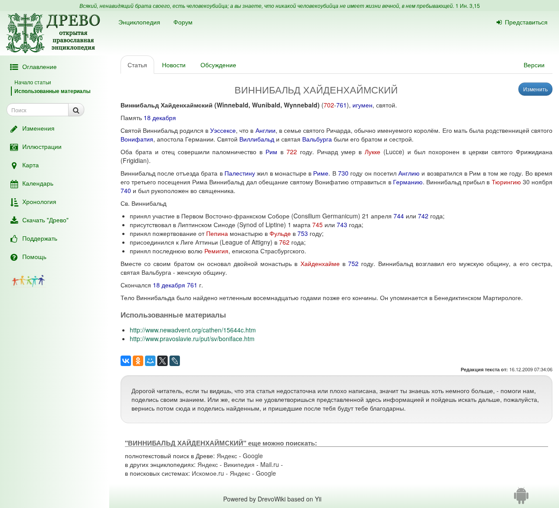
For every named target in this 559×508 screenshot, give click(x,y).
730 (343, 173)
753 (302, 233)
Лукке (372, 151)
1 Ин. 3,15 (467, 5)
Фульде (280, 233)
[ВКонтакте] (126, 361)
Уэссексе (223, 130)
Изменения (38, 128)
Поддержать (39, 238)
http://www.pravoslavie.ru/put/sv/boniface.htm (192, 338)
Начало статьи (32, 82)
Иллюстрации (42, 146)
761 (341, 104)
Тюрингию (506, 181)
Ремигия (216, 250)
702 (329, 104)
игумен (362, 104)
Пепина (217, 233)
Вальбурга (317, 139)
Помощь (34, 256)
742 (423, 215)
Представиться (526, 21)
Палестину (239, 173)
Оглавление (39, 66)
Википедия (239, 464)
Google (253, 455)
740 (126, 190)
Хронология (39, 201)
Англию (409, 173)
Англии (265, 130)
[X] (162, 361)
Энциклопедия (139, 21)
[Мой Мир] (150, 361)
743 (342, 224)
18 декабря (160, 117)
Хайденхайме (320, 263)
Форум (183, 21)
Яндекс (227, 455)
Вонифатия (137, 139)
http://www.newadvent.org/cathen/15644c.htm (193, 329)
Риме (320, 173)
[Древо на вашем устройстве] (521, 498)
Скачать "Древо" (45, 219)
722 (291, 151)
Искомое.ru (208, 473)
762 (284, 242)
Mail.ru (269, 464)
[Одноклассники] (138, 361)
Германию (408, 181)
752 (353, 263)
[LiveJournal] (174, 361)
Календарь (37, 183)
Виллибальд (256, 139)
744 (398, 215)
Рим (271, 151)
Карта (30, 164)
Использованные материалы (52, 91)
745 (317, 224)
